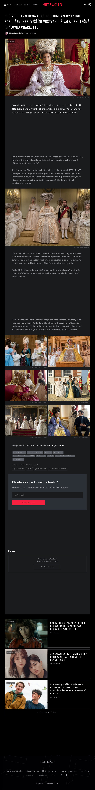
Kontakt (31, 775)
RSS (53, 775)
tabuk (51, 456)
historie (58, 452)
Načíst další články (47, 712)
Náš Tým (85, 771)
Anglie (48, 452)
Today (61, 445)
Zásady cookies (69, 771)
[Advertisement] (47, 135)
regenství (18, 460)
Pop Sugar (52, 445)
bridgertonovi (35, 452)
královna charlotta (23, 456)
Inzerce (43, 775)
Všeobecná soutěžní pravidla (41, 771)
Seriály (10, 42)
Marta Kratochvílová (16, 33)
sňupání (41, 456)
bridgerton (19, 452)
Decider (42, 445)
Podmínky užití (13, 771)
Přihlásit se (28, 503)
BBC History (32, 445)
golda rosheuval (65, 456)
